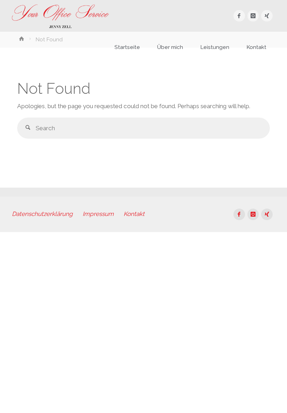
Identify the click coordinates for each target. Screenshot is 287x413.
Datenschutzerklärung (42, 213)
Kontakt (134, 213)
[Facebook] (239, 16)
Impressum (98, 213)
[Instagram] (253, 16)
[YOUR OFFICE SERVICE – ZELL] (60, 15)
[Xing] (267, 16)
